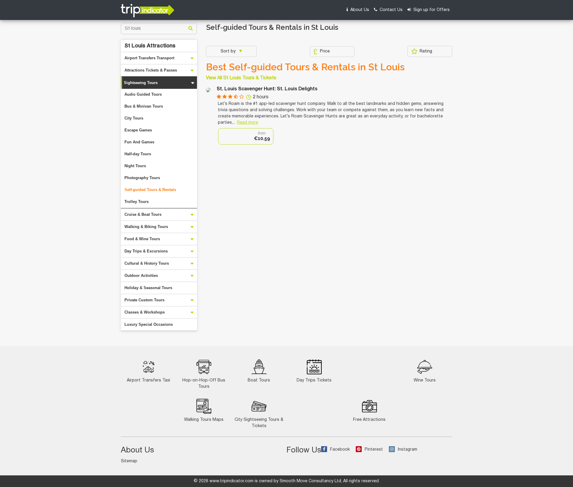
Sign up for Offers (431, 10)
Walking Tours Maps (204, 420)
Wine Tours (425, 380)
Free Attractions (369, 420)
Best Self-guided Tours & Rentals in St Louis (305, 67)
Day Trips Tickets (314, 380)
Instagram (407, 450)
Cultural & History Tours (146, 263)
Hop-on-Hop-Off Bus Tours (203, 384)
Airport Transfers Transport (149, 58)
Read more (247, 123)
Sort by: (229, 51)
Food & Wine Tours (142, 239)
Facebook (340, 450)
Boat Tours (259, 380)
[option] (245, 136)
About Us (359, 10)
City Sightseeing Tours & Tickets (259, 423)
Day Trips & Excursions (146, 251)
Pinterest (374, 450)
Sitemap (129, 461)
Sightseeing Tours (141, 82)
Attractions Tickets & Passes (150, 70)
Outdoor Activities (141, 275)
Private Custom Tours (144, 300)
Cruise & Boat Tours (142, 214)
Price (325, 51)
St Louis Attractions (149, 46)
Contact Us (390, 10)
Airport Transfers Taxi (148, 380)
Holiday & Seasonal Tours (148, 288)
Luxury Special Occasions (148, 324)
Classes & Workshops (144, 312)
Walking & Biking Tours (146, 226)
